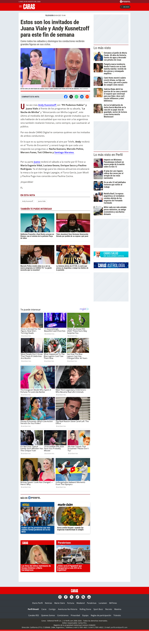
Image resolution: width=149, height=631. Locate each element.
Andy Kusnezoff (27, 201)
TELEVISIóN (49, 15)
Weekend (80, 603)
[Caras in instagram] (60, 597)
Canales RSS (33, 615)
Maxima (117, 609)
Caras (43, 609)
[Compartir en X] (71, 96)
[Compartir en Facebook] (66, 96)
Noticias (48, 603)
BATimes (113, 603)
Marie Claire (59, 603)
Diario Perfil (37, 603)
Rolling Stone (85, 609)
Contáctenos (62, 615)
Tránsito (117, 615)
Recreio (108, 609)
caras (37, 543)
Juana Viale (42, 201)
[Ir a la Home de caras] (29, 8)
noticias (37, 505)
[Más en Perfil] (34, 498)
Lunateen (103, 603)
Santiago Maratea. (64, 152)
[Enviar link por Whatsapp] (76, 96)
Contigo (52, 609)
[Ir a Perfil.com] (125, 2)
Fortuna (70, 603)
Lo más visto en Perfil (108, 155)
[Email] (87, 96)
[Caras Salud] (111, 256)
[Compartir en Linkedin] (82, 96)
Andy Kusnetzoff (47, 104)
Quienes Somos (48, 615)
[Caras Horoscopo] (111, 267)
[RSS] (83, 597)
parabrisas (73, 543)
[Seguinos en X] (71, 597)
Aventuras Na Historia (67, 609)
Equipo (85, 615)
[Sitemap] (89, 597)
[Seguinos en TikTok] (77, 597)
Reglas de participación (101, 615)
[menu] (20, 7)
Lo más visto (102, 48)
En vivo (126, 7)
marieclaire (73, 505)
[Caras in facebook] (66, 597)
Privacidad (75, 615)
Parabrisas (91, 603)
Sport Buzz (98, 609)
